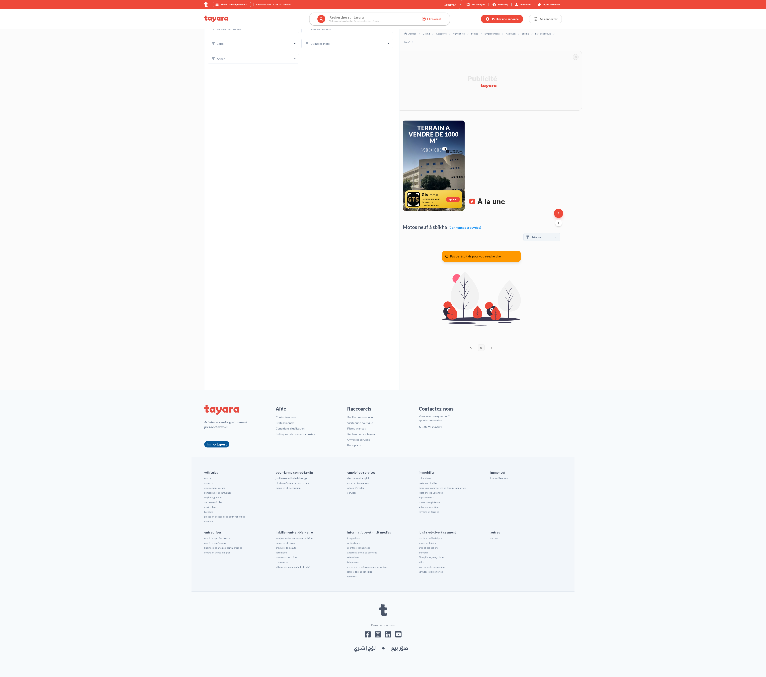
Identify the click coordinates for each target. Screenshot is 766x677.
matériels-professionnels (218, 538)
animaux (423, 552)
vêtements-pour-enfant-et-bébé (293, 566)
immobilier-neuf (499, 478)
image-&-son (354, 538)
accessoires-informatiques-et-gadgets (368, 566)
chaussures (282, 562)
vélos (421, 562)
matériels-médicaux (215, 542)
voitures (208, 483)
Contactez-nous (286, 417)
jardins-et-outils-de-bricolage (291, 478)
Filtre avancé (434, 18)
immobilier (427, 472)
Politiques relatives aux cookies (295, 434)
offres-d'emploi (355, 487)
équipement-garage (214, 487)
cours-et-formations (358, 483)
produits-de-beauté (286, 547)
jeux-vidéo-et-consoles (359, 571)
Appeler (452, 199)
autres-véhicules (213, 502)
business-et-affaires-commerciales (223, 547)
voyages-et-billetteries (431, 571)
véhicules (211, 472)
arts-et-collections (428, 547)
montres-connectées (358, 547)
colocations (425, 478)
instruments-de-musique (432, 566)
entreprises (213, 532)
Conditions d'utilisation (290, 428)
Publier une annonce (360, 417)
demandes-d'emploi (358, 478)
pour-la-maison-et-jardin (294, 472)
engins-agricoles (213, 497)
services (351, 492)
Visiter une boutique (360, 423)
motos (207, 478)
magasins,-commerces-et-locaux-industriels (442, 487)
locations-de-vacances (431, 492)
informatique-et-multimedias (369, 532)
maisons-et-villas (428, 483)
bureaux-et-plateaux (429, 502)
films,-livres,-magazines (431, 557)
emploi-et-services (361, 472)
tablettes (352, 576)
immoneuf (497, 472)
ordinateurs (353, 542)
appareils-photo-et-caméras (362, 552)
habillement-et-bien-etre (294, 532)
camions (208, 521)
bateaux (208, 511)
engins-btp (209, 507)
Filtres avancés (356, 428)
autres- (494, 538)
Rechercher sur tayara (361, 434)
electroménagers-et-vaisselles (292, 483)
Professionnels (285, 423)
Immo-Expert (217, 444)
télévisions (353, 557)
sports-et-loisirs (427, 542)
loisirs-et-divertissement (437, 532)
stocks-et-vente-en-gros (217, 552)
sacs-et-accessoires (286, 557)
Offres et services (358, 439)
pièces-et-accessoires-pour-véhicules (224, 516)
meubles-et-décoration (288, 487)
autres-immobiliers (429, 507)
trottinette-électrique (430, 538)
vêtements (281, 552)
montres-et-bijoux (285, 542)
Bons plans (354, 445)
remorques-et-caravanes (217, 492)
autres (495, 532)
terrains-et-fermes (429, 511)
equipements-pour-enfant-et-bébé (294, 538)
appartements (426, 497)
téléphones (353, 562)
